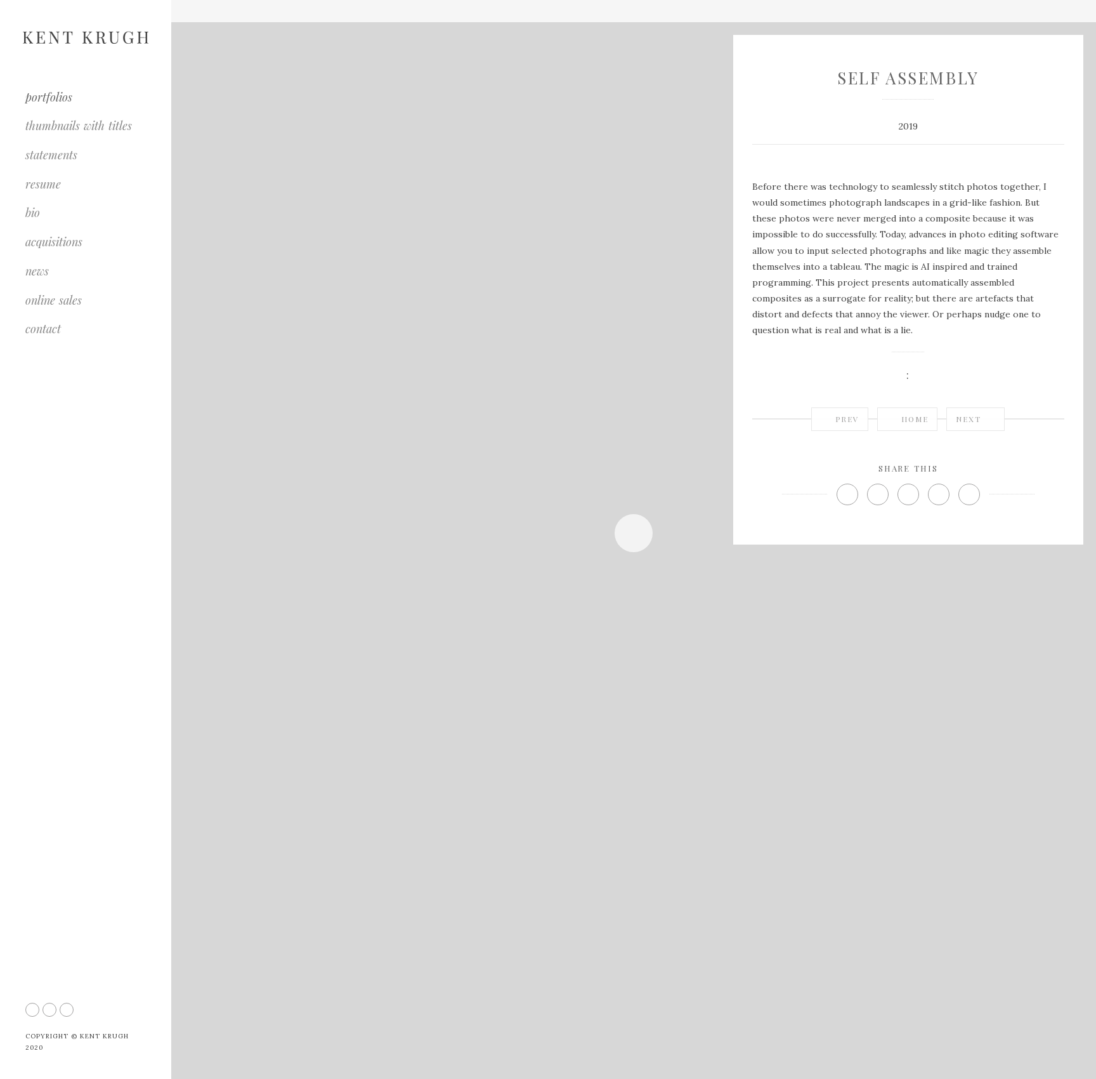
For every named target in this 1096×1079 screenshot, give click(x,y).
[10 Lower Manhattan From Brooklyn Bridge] (621, 862)
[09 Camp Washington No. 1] (585, 840)
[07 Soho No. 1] (557, 796)
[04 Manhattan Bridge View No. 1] (596, 728)
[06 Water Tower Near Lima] (586, 773)
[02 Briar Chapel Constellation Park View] (350, 547)
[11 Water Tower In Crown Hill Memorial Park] (284, 1068)
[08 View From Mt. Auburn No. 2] (595, 818)
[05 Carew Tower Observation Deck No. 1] (615, 750)
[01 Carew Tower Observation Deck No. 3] (350, 207)
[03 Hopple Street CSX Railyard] (350, 887)
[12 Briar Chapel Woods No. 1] (456, 1068)
